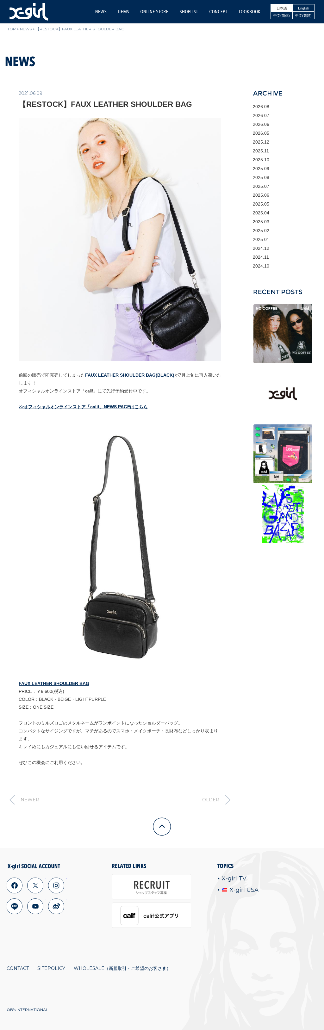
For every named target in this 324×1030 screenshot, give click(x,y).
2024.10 (261, 265)
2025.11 (261, 150)
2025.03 (261, 221)
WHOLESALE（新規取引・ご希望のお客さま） (122, 968)
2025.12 (261, 142)
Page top (162, 826)
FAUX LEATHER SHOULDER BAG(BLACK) (129, 375)
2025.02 (261, 230)
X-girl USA (244, 889)
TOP (11, 29)
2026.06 (261, 124)
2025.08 (261, 177)
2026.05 (261, 133)
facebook (14, 885)
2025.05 (261, 204)
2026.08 (261, 106)
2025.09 (261, 168)
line (14, 906)
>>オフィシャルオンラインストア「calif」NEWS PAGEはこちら (83, 406)
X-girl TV (234, 878)
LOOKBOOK (249, 11)
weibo (56, 906)
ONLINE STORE (154, 11)
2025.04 (261, 212)
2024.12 (261, 248)
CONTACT (18, 968)
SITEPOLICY (51, 968)
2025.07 (261, 186)
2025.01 (261, 239)
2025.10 (261, 159)
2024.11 (261, 257)
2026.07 (261, 115)
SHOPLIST (189, 11)
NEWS (100, 11)
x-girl (29, 11)
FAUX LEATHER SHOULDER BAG (54, 683)
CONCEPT (218, 11)
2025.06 (261, 195)
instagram (56, 885)
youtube (35, 906)
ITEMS (123, 11)
